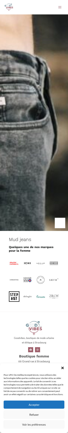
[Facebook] (30, 349)
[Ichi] (27, 262)
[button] (62, 368)
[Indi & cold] (40, 262)
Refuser (34, 414)
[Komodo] (54, 262)
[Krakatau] (14, 279)
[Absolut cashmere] (14, 262)
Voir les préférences (34, 424)
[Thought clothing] (27, 296)
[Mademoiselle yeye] (27, 279)
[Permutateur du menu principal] (60, 7)
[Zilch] (54, 296)
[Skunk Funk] (54, 279)
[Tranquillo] (40, 296)
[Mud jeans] (40, 279)
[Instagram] (37, 349)
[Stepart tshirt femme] (14, 296)
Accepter (34, 404)
